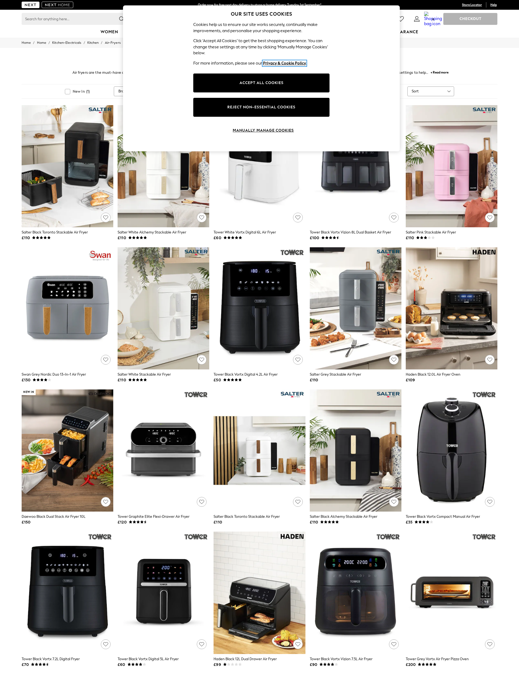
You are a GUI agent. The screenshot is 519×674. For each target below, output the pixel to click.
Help (493, 5)
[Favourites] (401, 19)
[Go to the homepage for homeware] (58, 5)
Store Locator (472, 5)
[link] (417, 19)
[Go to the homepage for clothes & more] (30, 5)
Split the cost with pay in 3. (259, 5)
